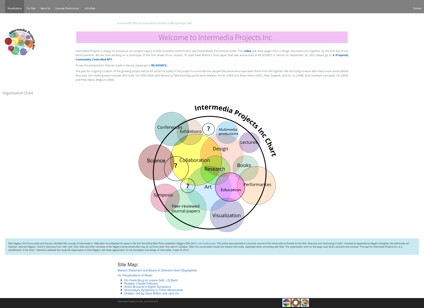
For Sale (31, 8)
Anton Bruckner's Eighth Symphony (147, 286)
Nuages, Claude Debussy (141, 283)
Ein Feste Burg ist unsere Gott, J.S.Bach (151, 280)
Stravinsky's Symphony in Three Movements (153, 290)
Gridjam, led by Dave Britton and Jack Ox (151, 293)
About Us (45, 8)
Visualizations (15, 8)
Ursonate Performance (67, 8)
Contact (417, 8)
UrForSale (90, 8)
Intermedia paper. (207, 243)
